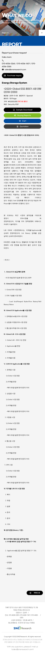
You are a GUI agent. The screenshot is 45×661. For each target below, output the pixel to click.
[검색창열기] (37, 4)
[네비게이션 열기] (42, 4)
